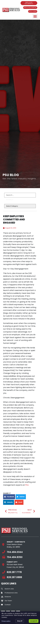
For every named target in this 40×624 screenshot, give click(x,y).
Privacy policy (6, 621)
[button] (35, 16)
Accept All (33, 621)
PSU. (27, 485)
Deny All (19, 621)
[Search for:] (20, 195)
